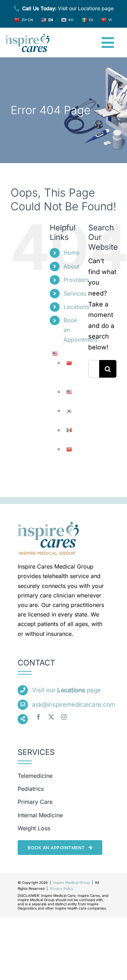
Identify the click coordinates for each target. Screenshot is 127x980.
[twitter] (51, 717)
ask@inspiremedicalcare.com (73, 704)
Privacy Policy (61, 888)
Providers (76, 279)
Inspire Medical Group (71, 882)
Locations (76, 306)
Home (71, 252)
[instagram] (64, 717)
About (71, 266)
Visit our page (66, 690)
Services (75, 293)
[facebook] (38, 717)
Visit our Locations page (68, 8)
